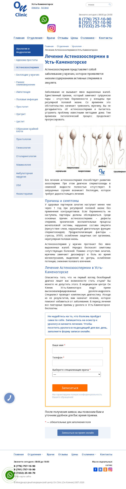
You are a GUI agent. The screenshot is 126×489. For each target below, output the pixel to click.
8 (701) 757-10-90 (95, 22)
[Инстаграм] (51, 28)
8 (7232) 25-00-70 (24, 472)
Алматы (36, 7)
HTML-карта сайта (22, 476)
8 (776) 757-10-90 (95, 19)
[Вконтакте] (100, 469)
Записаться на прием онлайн (78, 432)
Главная (49, 46)
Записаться (70, 388)
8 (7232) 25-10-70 (95, 26)
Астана (45, 7)
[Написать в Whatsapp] (44, 19)
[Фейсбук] (95, 469)
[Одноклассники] (105, 469)
